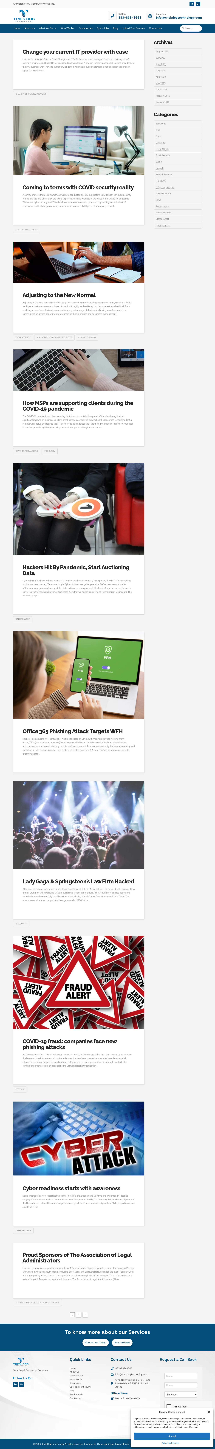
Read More (30, 77)
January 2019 (162, 102)
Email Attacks (162, 149)
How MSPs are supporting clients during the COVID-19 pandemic (78, 406)
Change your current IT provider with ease (75, 51)
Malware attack (163, 193)
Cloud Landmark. (106, 1444)
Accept (172, 1436)
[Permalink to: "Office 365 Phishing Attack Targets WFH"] (78, 675)
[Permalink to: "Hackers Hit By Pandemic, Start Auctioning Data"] (78, 509)
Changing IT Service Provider (31, 94)
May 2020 (160, 70)
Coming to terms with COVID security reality (78, 187)
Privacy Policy (122, 1444)
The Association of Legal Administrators (37, 1302)
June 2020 (161, 64)
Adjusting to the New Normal (59, 295)
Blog (158, 130)
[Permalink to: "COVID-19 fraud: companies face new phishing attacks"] (78, 982)
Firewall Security (164, 174)
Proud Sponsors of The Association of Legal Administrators (77, 1258)
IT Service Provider (165, 187)
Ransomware (162, 206)
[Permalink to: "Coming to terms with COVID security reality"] (78, 140)
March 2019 (161, 89)
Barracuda (161, 123)
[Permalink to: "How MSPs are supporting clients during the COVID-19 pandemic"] (78, 370)
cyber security (23, 1230)
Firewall (159, 168)
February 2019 (163, 96)
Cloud (158, 136)
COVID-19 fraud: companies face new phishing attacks (70, 1044)
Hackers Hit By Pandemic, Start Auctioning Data (76, 570)
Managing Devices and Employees (54, 337)
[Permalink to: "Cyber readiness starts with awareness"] (78, 1138)
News (158, 200)
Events (159, 161)
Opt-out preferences (170, 1443)
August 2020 (162, 51)
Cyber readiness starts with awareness (71, 1188)
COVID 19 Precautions (27, 229)
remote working (87, 337)
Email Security (163, 155)
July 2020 (160, 58)
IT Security (49, 451)
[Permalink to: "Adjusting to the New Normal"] (78, 262)
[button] (208, 1412)
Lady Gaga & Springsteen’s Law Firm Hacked (78, 881)
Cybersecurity (23, 337)
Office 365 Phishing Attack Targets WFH (72, 731)
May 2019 (160, 83)
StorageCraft (162, 219)
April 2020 (161, 77)
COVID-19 (20, 1089)
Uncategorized (163, 225)
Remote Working (164, 212)
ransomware (23, 619)
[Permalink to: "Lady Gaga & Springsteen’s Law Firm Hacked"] (78, 825)
